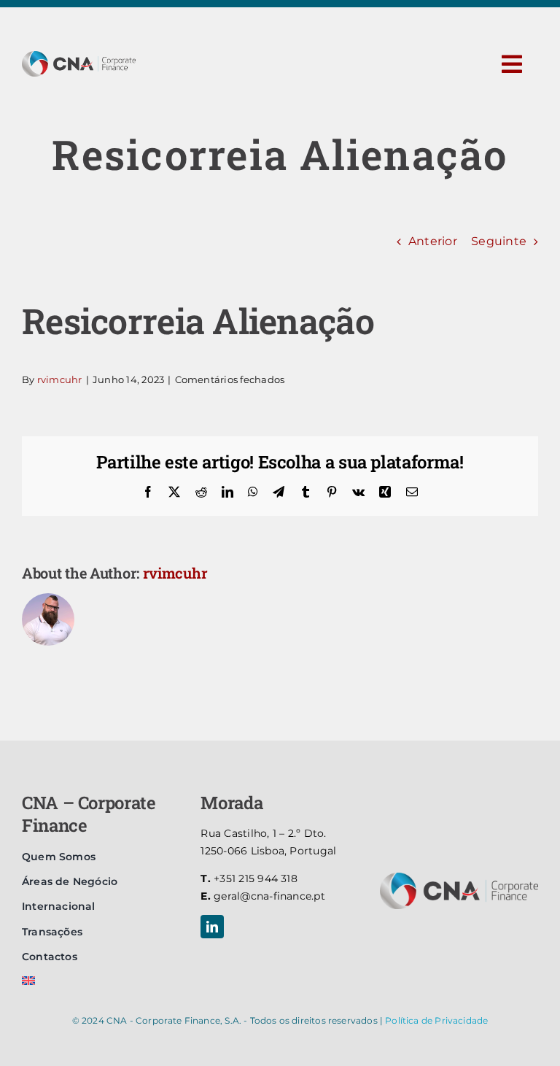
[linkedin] (212, 926)
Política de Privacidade (436, 1020)
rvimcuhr (59, 379)
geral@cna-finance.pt (263, 896)
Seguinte (498, 241)
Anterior (432, 241)
